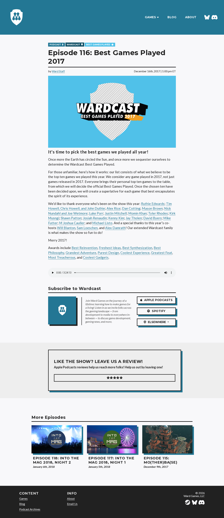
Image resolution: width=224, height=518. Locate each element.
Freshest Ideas (110, 248)
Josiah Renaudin (95, 218)
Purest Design (108, 253)
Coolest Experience (135, 253)
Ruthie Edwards (152, 204)
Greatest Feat (161, 253)
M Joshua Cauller (72, 223)
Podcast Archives (29, 509)
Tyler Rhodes (158, 213)
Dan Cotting (131, 208)
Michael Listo (102, 223)
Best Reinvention (84, 248)
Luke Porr (96, 213)
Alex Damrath (115, 228)
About (71, 498)
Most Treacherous (61, 257)
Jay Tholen (134, 218)
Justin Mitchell (116, 213)
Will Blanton (66, 228)
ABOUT (191, 17)
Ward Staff (58, 71)
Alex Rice (113, 208)
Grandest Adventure (81, 253)
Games (23, 498)
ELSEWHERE (156, 322)
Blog (22, 503)
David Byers (152, 218)
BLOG (171, 17)
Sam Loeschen (87, 228)
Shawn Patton (71, 218)
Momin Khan (137, 213)
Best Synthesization (137, 248)
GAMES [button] (151, 17)
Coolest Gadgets (95, 257)
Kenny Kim (116, 218)
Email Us (72, 503)
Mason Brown (152, 208)
